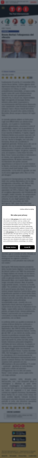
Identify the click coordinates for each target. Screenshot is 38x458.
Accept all (27, 247)
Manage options (11, 247)
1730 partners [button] (14, 219)
